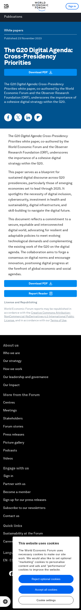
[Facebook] (8, 117)
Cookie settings (46, 600)
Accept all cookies (46, 589)
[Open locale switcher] (5, 601)
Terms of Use (58, 320)
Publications (13, 16)
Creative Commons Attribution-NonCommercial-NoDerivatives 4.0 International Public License (39, 316)
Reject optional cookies (46, 579)
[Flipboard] (38, 117)
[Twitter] (18, 117)
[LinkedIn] (28, 117)
